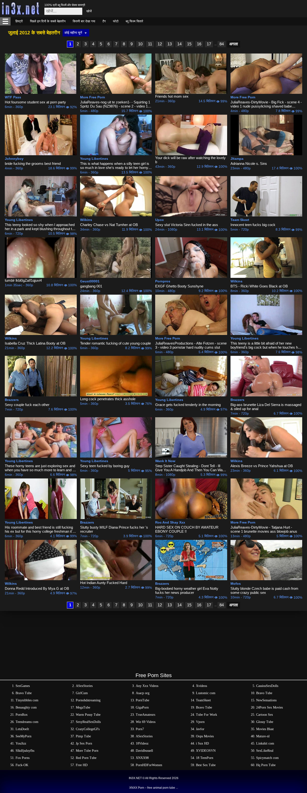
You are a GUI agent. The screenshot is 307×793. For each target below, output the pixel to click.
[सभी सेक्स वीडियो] (5, 21)
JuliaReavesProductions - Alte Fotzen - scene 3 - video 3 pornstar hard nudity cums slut (191, 345)
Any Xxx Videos (147, 686)
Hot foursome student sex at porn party (35, 102)
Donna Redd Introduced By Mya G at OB (37, 588)
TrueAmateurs (145, 714)
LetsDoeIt (22, 729)
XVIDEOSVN (206, 750)
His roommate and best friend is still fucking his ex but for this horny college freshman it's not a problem (39, 529)
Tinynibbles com (27, 700)
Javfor (200, 729)
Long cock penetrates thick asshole (108, 399)
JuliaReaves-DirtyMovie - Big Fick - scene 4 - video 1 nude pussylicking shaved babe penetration (266, 104)
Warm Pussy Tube (88, 714)
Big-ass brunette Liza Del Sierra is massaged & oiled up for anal (265, 407)
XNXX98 (142, 758)
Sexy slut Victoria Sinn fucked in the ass (186, 225)
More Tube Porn (87, 750)
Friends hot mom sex (172, 96)
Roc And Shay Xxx (170, 522)
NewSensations (266, 700)
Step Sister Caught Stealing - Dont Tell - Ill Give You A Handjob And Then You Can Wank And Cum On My (190, 468)
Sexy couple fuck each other (27, 405)
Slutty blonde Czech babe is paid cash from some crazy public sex (264, 590)
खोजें (89, 11)
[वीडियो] (41, 74)
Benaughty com (26, 707)
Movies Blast (265, 729)
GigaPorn (142, 707)
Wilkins (86, 220)
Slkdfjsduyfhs (25, 750)
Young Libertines (94, 159)
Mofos (235, 583)
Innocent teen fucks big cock (252, 225)
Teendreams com (27, 722)
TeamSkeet (203, 700)
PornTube (142, 700)
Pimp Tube (83, 736)
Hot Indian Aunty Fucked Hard (103, 583)
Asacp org (142, 693)
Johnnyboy (14, 159)
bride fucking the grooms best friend (33, 163)
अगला (233, 44)
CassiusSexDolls (267, 686)
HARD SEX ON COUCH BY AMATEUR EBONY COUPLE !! (186, 529)
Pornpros (162, 281)
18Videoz (142, 743)
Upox (159, 220)
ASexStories (84, 686)
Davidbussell (144, 750)
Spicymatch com (267, 758)
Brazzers (12, 400)
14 (179, 44)
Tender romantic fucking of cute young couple (115, 343)
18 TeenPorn (204, 758)
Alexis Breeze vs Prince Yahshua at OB (261, 466)
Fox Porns (23, 758)
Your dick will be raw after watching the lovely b (190, 160)
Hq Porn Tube (266, 765)
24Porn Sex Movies (269, 707)
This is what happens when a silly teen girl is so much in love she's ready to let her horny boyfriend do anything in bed (114, 165)
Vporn (200, 722)
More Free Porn (92, 97)
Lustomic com (205, 693)
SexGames (23, 686)
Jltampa (236, 159)
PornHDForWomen (149, 765)
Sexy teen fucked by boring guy (105, 466)
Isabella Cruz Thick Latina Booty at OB (35, 343)
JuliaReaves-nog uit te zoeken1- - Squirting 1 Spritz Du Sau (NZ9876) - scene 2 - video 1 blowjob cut (115, 104)
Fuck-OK (22, 765)
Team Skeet (239, 220)
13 (169, 44)
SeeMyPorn (23, 736)
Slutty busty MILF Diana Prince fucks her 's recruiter (114, 529)
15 (189, 44)
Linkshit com (265, 743)
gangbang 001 (91, 286)
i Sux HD (202, 743)
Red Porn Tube (86, 758)
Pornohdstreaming (88, 700)
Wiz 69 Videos (145, 722)
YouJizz (21, 743)
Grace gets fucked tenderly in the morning (188, 405)
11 (150, 44)
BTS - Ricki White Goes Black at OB (259, 286)
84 (221, 44)
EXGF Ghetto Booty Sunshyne (179, 286)
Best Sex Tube (206, 765)
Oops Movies (205, 736)
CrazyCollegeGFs (88, 729)
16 (199, 44)
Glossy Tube (264, 722)
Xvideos (201, 686)
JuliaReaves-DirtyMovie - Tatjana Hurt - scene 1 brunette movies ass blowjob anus (263, 529)
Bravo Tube (24, 693)
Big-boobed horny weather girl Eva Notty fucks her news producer (186, 590)
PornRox (22, 714)
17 (209, 44)
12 (160, 44)
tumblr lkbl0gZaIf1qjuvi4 (23, 280)
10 (140, 44)
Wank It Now (165, 461)
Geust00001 (90, 281)
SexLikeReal (264, 750)
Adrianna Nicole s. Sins (248, 163)
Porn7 (140, 729)
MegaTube (83, 707)
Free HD (82, 765)
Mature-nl (263, 736)
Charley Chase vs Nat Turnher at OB (109, 225)
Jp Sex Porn (84, 743)
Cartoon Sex (264, 714)
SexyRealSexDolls (88, 722)
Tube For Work (206, 714)
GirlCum (82, 693)
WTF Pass (13, 97)
